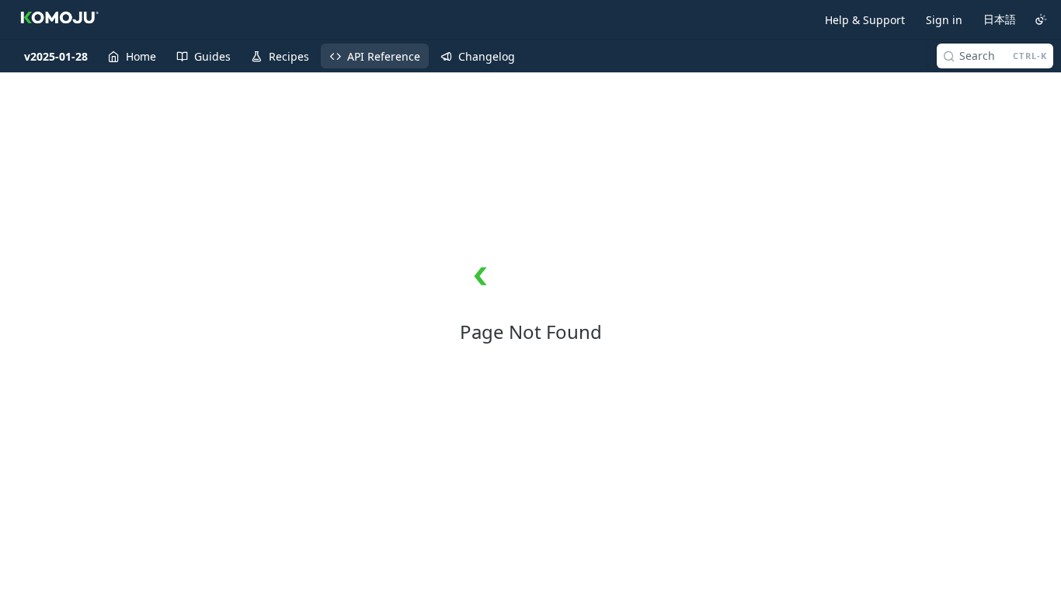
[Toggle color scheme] (1040, 19)
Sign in (944, 19)
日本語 (999, 19)
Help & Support (865, 19)
